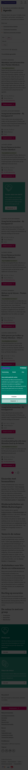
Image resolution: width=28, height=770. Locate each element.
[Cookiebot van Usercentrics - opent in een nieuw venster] (20, 368)
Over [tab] (23, 372)
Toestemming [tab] (5, 372)
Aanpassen (13, 401)
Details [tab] (14, 372)
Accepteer (14, 396)
